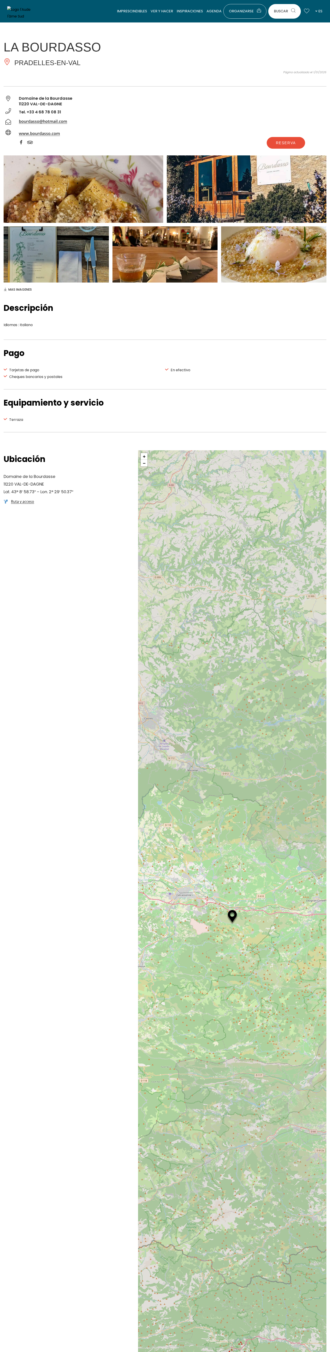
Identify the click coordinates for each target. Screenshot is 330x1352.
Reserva (286, 143)
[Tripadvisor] (32, 143)
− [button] (144, 463)
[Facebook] (23, 143)
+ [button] (144, 456)
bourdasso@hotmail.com (43, 121)
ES (320, 11)
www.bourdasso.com (39, 133)
